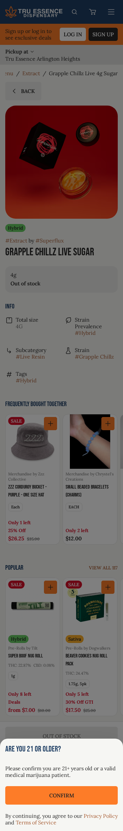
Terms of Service (36, 822)
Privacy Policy (101, 816)
